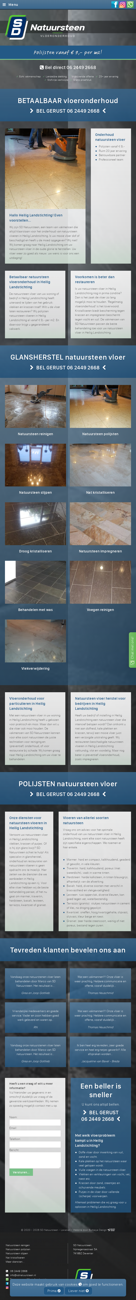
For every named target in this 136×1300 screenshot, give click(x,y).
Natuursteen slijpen (17, 1253)
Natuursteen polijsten (18, 1249)
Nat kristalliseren (15, 1257)
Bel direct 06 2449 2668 (70, 67)
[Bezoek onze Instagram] (122, 5)
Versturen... (21, 1172)
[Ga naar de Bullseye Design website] (111, 1230)
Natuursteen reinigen (18, 1245)
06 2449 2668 (18, 1271)
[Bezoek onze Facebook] (114, 5)
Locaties (65, 1230)
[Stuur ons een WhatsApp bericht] (130, 5)
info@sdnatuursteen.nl (23, 1275)
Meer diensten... (15, 1261)
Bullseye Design (98, 1230)
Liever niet (77, 1290)
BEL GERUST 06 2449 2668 (68, 110)
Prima (52, 1290)
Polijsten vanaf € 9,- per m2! (68, 52)
